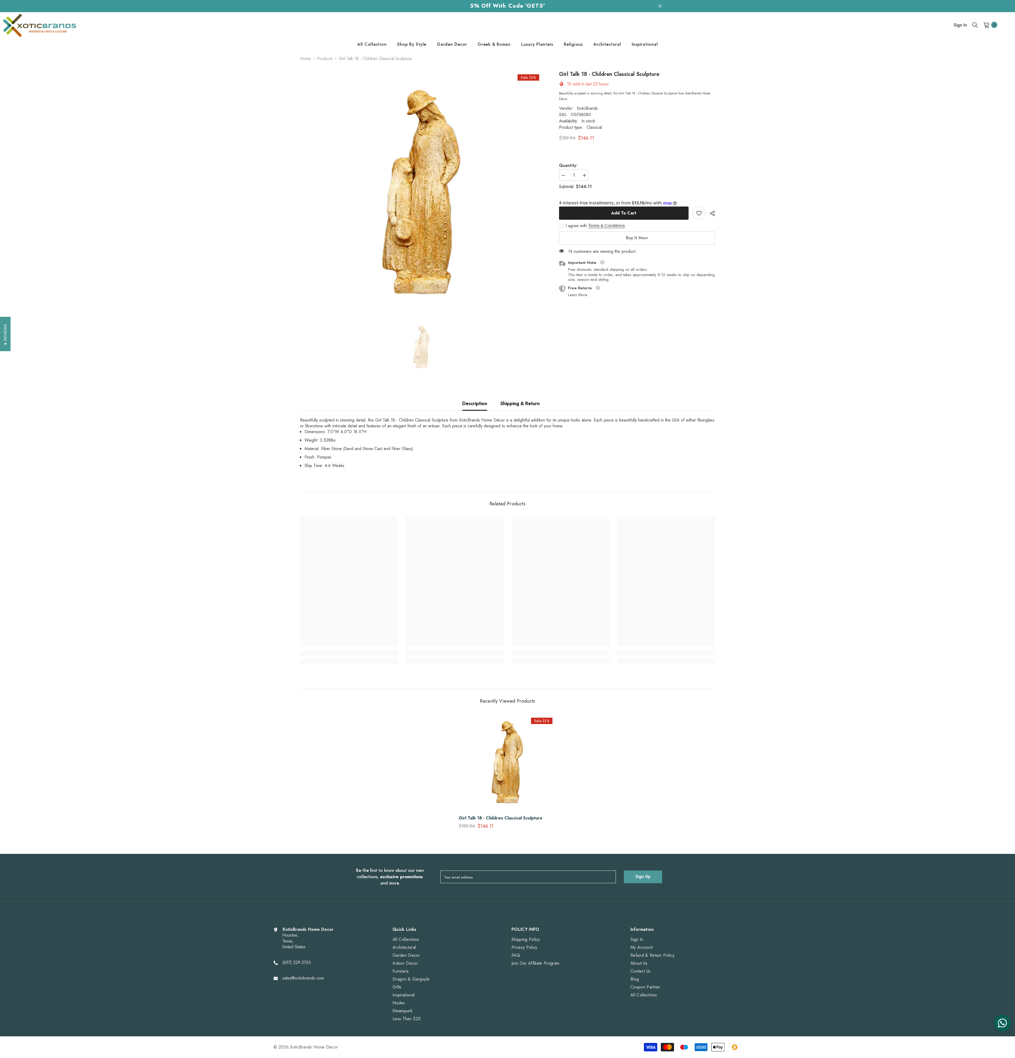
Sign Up (642, 876)
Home (305, 59)
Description (474, 403)
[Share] (710, 213)
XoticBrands (587, 108)
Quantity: (568, 165)
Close (660, 6)
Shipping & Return (520, 403)
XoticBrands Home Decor (314, 1047)
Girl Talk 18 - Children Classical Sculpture (500, 818)
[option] (421, 193)
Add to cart (623, 213)
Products (325, 59)
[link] (699, 213)
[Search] (975, 25)
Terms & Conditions (606, 225)
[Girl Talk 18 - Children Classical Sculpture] (507, 763)
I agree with (576, 225)
